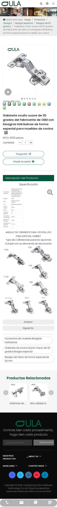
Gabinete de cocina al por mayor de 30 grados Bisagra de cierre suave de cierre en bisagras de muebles (18, 403)
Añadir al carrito (22, 161)
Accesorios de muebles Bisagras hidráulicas (23, 340)
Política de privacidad (39, 491)
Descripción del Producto (21, 178)
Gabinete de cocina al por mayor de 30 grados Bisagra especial (27, 349)
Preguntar (21, 154)
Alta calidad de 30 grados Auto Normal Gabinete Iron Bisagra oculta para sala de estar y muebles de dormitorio (39, 403)
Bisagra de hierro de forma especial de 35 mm (27, 359)
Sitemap (23, 491)
